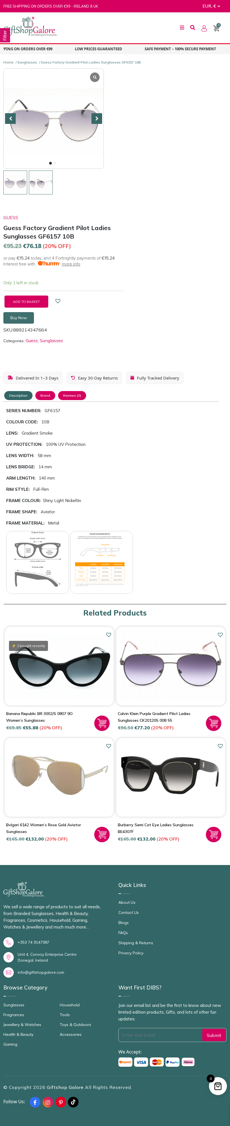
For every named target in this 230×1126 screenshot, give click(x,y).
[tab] (18, 395)
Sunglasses (27, 62)
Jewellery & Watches (22, 1024)
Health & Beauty (18, 1034)
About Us (126, 902)
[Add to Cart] (102, 723)
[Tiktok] (73, 1102)
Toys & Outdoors (75, 1024)
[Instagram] (48, 1102)
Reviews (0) (72, 395)
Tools (65, 1014)
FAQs (123, 932)
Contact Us (128, 912)
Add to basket (26, 301)
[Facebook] (35, 1102)
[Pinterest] (61, 1102)
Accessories (71, 1034)
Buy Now (18, 317)
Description (18, 395)
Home (8, 62)
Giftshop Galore (66, 1087)
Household (70, 1004)
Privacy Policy (130, 952)
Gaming (10, 1044)
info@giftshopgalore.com (41, 972)
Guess (10, 217)
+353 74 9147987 (33, 942)
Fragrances (13, 1014)
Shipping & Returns (135, 942)
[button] (50, 163)
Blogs (123, 922)
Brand (45, 395)
